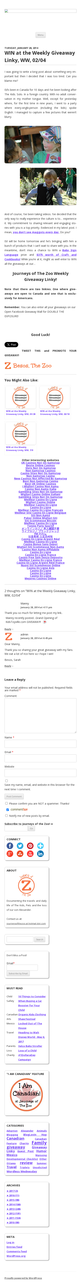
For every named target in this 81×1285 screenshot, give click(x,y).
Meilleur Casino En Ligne (40, 499)
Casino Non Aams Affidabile (40, 549)
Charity (24, 1143)
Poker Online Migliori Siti (40, 518)
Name (9, 737)
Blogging (12, 1134)
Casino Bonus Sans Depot (40, 544)
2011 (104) (14, 1218)
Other (43, 1159)
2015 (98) (13, 1200)
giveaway (16, 1147)
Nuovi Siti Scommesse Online (40, 565)
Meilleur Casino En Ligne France (40, 560)
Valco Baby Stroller (30, 1046)
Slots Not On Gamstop (40, 468)
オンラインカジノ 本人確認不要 (40, 528)
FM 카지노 (40, 533)
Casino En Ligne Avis (40, 568)
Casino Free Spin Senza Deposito (41, 557)
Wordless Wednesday (22, 1171)
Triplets (25, 1167)
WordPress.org (16, 1256)
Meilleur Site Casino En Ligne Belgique (40, 512)
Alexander (27, 1130)
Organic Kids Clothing (32, 1014)
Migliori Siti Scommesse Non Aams (40, 547)
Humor (41, 1151)
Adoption (12, 1130)
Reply (8, 629)
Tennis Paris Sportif (40, 526)
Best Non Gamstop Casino (40, 481)
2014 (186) (14, 1204)
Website (9, 766)
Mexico (12, 1155)
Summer (42, 1163)
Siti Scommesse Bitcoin (40, 520)
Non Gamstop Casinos (41, 470)
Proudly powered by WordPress (23, 1278)
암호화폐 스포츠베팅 (40, 536)
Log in (10, 1242)
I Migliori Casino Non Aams (40, 486)
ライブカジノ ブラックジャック (40, 531)
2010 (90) (13, 1222)
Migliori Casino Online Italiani (40, 494)
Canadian (15, 1138)
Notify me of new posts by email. (29, 816)
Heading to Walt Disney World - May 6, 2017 (31, 1037)
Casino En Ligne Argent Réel (40, 539)
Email (9, 752)
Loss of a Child (27, 1050)
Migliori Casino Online (40, 502)
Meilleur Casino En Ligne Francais (40, 510)
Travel (12, 1167)
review (26, 1162)
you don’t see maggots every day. (36, 232)
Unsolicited (40, 1167)
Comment (11, 696)
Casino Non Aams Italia (40, 489)
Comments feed (17, 1251)
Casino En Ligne (40, 507)
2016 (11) (13, 1195)
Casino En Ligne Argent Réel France (41, 562)
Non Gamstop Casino (40, 476)
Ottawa (11, 1163)
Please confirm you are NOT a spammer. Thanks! (38, 803)
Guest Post (25, 1151)
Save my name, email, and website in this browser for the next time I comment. (40, 787)
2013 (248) (14, 1209)
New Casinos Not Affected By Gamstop (40, 478)
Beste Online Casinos (40, 465)
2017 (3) (12, 1191)
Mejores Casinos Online (40, 578)
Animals (42, 1130)
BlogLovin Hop (35, 1134)
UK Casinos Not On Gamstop (40, 462)
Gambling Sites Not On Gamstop (40, 491)
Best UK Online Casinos (40, 484)
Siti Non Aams (40, 515)
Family (39, 1142)
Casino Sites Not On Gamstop (41, 473)
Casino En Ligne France (40, 555)
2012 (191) (14, 1213)
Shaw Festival (26, 1019)
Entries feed (14, 1247)
